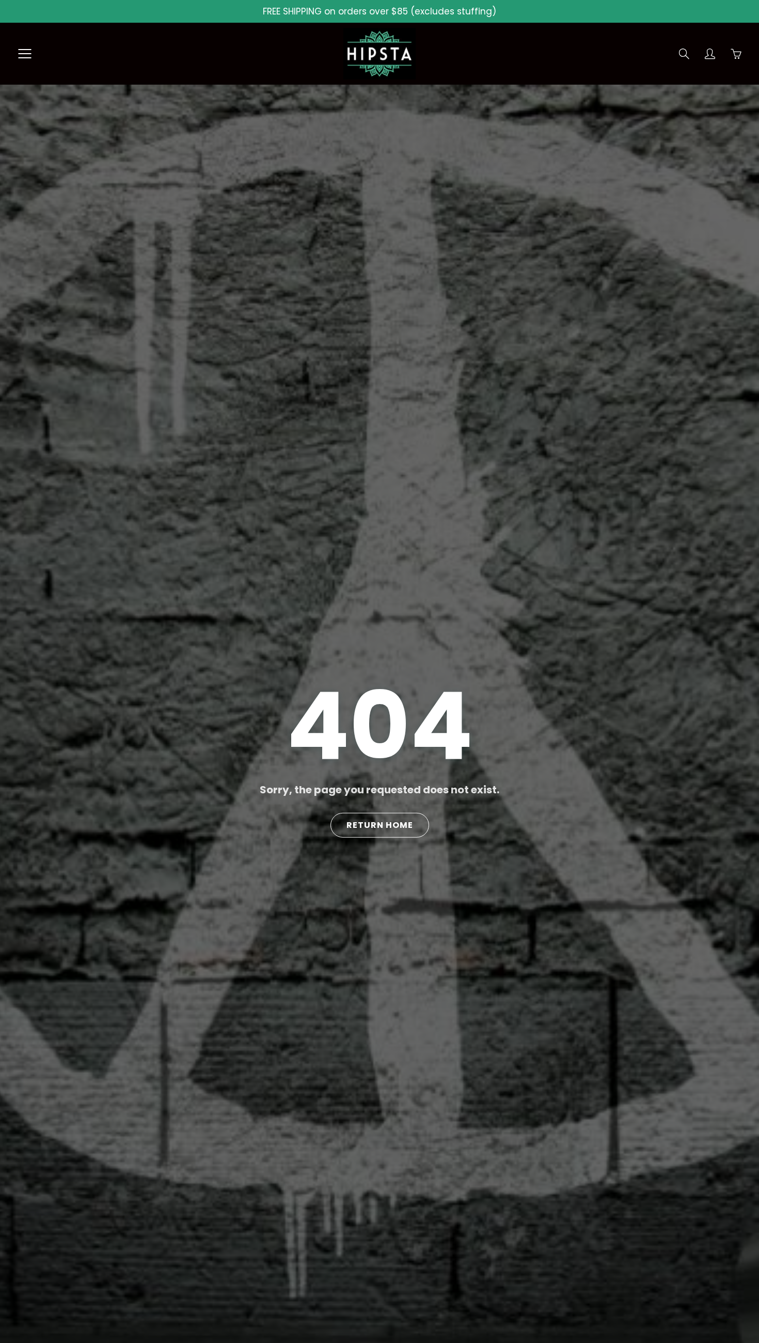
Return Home (379, 825)
